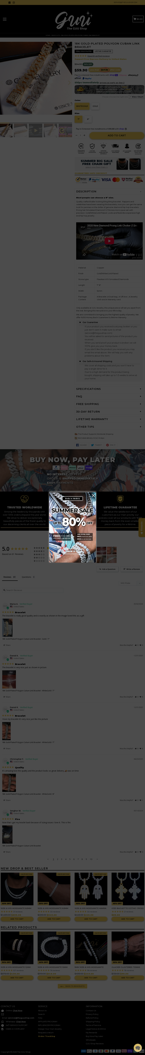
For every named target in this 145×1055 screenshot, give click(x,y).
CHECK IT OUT (72, 550)
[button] (138, 1048)
